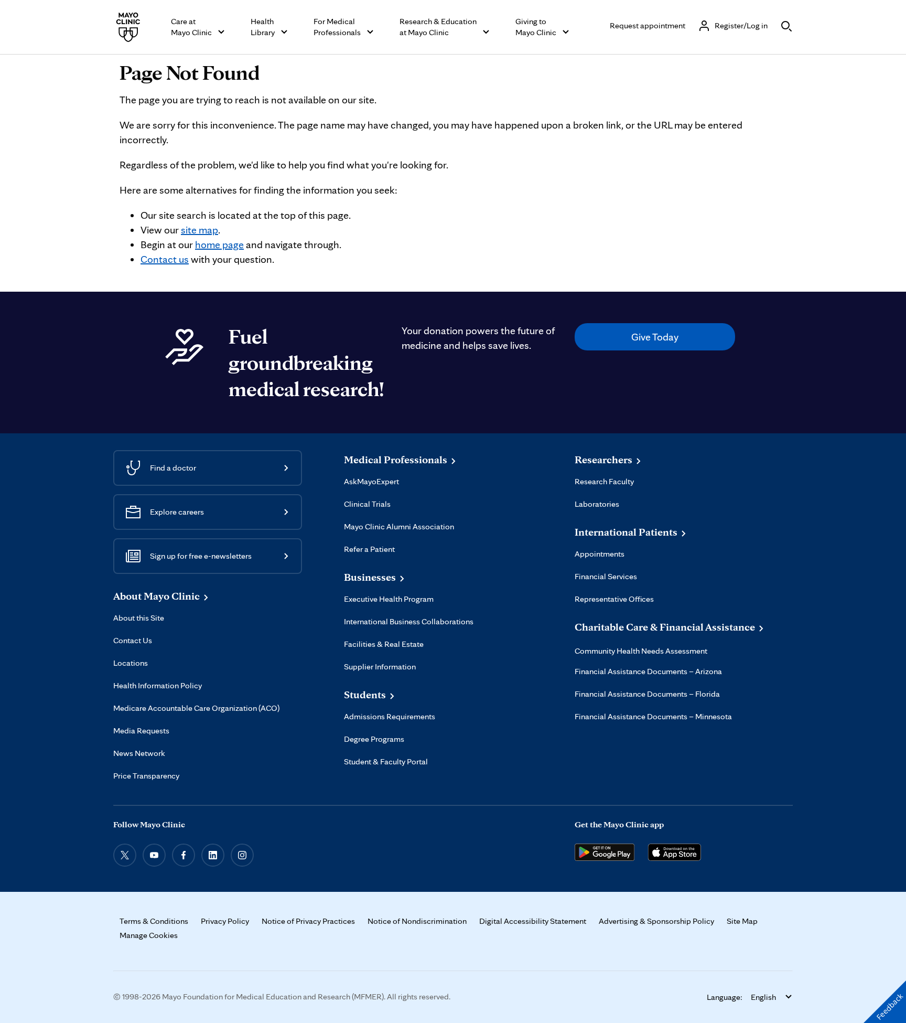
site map (199, 229)
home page (219, 244)
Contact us (165, 259)
